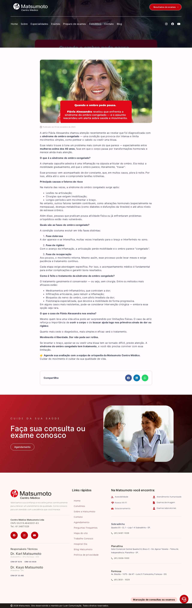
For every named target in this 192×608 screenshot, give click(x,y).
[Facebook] (172, 24)
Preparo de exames (74, 23)
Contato (109, 23)
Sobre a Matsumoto (84, 512)
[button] (165, 7)
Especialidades (39, 23)
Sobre (24, 23)
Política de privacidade (86, 555)
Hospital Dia (80, 544)
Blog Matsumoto (83, 550)
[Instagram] (166, 24)
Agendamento (81, 522)
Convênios (95, 23)
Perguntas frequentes (86, 528)
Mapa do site (81, 533)
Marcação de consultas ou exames (154, 599)
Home (14, 23)
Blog (119, 23)
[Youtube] (179, 24)
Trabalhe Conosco (83, 539)
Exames (55, 23)
